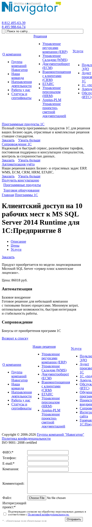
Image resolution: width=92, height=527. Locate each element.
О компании (11, 364)
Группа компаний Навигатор (19, 376)
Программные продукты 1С (23, 124)
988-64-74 (13, 27)
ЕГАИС (47, 394)
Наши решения (44, 346)
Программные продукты (22, 185)
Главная (8, 195)
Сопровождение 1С (17, 144)
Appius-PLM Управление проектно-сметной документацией (53, 418)
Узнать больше (29, 140)
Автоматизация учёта (18, 164)
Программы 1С (26, 195)
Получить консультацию (20, 180)
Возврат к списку (15, 338)
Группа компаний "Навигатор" (60, 434)
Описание (18, 241)
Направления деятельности (21, 394)
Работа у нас (20, 400)
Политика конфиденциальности (26, 438)
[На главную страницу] (31, 15)
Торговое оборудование (21, 190)
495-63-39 (13, 23)
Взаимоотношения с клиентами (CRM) (56, 386)
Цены (15, 245)
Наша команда (17, 386)
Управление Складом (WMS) (54, 368)
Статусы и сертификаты (21, 406)
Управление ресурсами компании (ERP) (54, 358)
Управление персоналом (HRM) (51, 402)
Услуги (16, 249)
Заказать (8, 140)
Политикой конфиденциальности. (48, 514)
